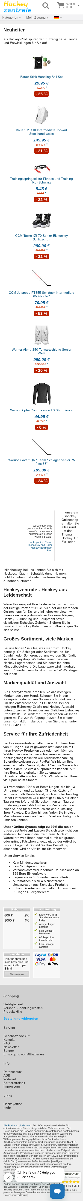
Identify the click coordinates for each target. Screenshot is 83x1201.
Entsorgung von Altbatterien (23, 1054)
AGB (6, 1075)
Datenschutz (12, 1072)
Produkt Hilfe (12, 1011)
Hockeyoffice (12, 1104)
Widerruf (9, 1079)
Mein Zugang (36, 17)
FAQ (6, 1043)
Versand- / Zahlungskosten (23, 1008)
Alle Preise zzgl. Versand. (17, 1125)
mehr (7, 1107)
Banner (8, 1050)
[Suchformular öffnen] (45, 5)
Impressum (11, 1086)
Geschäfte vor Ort (16, 1036)
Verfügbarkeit (13, 1004)
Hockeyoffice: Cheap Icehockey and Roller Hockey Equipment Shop (40, 546)
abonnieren (16, 974)
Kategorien (10, 17)
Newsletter (11, 1047)
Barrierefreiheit (14, 1083)
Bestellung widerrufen (20, 1018)
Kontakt (9, 1039)
